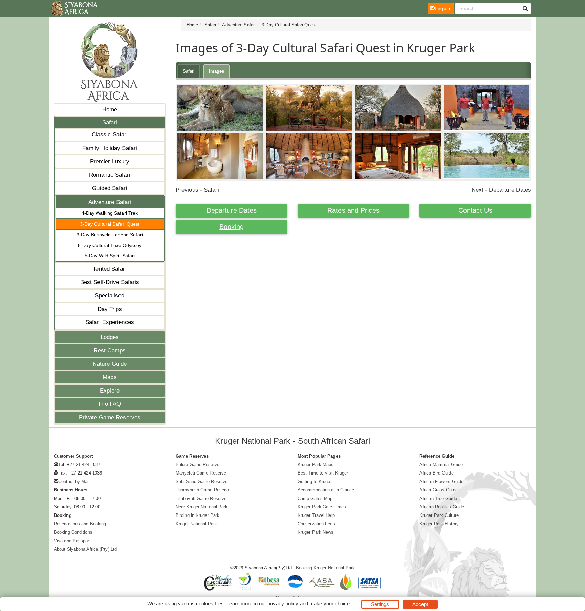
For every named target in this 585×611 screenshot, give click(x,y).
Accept (420, 604)
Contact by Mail (74, 481)
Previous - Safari (197, 190)
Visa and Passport (72, 540)
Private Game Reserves (109, 417)
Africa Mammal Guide (441, 464)
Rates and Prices (353, 210)
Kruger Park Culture (439, 515)
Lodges (110, 337)
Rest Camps (110, 350)
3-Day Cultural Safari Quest (110, 224)
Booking (231, 226)
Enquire (444, 8)
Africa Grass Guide (438, 489)
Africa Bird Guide (436, 473)
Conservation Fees (316, 523)
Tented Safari (109, 269)
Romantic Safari (109, 175)
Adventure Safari (109, 202)
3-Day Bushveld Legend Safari (110, 234)
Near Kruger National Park (202, 506)
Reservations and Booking (80, 523)
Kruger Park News (316, 532)
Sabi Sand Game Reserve (202, 481)
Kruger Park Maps (316, 464)
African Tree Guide (438, 498)
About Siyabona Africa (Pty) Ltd (85, 549)
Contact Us (475, 210)
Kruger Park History (439, 523)
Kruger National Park (196, 523)
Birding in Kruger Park (197, 515)
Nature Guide (110, 364)
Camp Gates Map (315, 498)
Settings (380, 604)
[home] (74, 8)
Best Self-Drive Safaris (109, 282)
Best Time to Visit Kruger (323, 473)
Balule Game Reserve (197, 464)
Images (216, 71)
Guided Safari (109, 188)
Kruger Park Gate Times (322, 506)
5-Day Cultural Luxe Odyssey (110, 245)
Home (109, 109)
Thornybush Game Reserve (203, 489)
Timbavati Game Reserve (201, 498)
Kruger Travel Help (316, 515)
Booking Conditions (73, 532)
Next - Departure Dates (501, 190)
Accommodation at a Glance (326, 489)
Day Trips (110, 309)
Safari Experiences (109, 322)
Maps (109, 377)
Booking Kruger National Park (325, 567)
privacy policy (282, 603)
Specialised (109, 295)
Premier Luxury (109, 161)
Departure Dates (232, 210)
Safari (109, 122)
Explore (110, 390)
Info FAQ (110, 404)
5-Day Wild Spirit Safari (110, 255)
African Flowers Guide (441, 481)
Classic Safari (110, 134)
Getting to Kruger (315, 481)
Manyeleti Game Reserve (201, 473)
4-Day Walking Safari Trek (110, 213)
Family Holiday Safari (109, 148)
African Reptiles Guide (441, 506)
